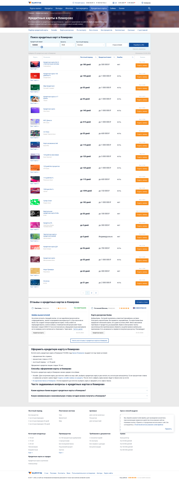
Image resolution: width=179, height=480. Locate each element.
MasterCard (63, 418)
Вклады (59, 8)
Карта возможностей (50, 143)
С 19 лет (31, 441)
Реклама (53, 473)
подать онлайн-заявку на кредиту (70, 378)
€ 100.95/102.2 (101, 3)
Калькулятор (124, 438)
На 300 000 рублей (126, 450)
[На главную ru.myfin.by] (35, 473)
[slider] (42, 47)
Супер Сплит (47, 201)
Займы (113, 8)
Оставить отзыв (142, 302)
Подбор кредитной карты (38, 30)
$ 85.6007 (121, 3)
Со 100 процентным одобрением (70, 438)
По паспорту (81, 30)
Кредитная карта (49, 109)
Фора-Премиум (48, 269)
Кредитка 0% (47, 223)
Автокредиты (82, 8)
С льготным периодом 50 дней (38, 421)
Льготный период (82, 42)
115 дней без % (48, 178)
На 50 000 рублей (126, 444)
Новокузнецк (32, 464)
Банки (121, 8)
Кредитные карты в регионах (38, 461)
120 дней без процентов (51, 166)
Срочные (131, 30)
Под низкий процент (66, 447)
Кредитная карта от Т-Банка (50, 97)
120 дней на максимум (51, 155)
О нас (46, 473)
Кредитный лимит (36, 42)
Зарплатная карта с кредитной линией (50, 235)
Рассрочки (93, 418)
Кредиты (49, 8)
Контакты (61, 473)
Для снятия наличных (97, 415)
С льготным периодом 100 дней (39, 424)
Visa (60, 415)
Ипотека (69, 8)
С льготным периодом (36, 418)
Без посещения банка (66, 444)
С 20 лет (31, 444)
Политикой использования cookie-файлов (149, 425)
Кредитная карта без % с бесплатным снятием (51, 63)
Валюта (63, 42)
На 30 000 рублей (126, 441)
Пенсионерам (33, 447)
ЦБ (116, 3)
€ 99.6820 (131, 3)
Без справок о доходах (97, 444)
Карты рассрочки (67, 30)
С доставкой (142, 30)
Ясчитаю (46, 281)
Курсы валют (36, 8)
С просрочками (64, 441)
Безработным (33, 450)
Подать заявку (142, 65)
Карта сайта (108, 473)
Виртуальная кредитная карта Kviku (51, 212)
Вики (68, 473)
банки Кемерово (78, 353)
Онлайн (54, 30)
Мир (60, 421)
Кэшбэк (119, 57)
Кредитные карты (99, 8)
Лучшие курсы (80, 3)
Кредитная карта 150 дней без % (50, 74)
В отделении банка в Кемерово (44, 381)
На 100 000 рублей (126, 447)
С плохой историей (96, 438)
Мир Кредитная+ (49, 86)
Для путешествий (95, 421)
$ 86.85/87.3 (90, 3)
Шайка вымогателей (41, 315)
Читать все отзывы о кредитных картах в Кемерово (89, 340)
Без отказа (93, 30)
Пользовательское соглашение (83, 473)
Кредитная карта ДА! (50, 247)
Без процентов (106, 30)
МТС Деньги (47, 120)
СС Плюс (46, 132)
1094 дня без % (48, 189)
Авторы (99, 473)
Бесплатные (120, 30)
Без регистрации (95, 447)
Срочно (61, 450)
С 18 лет (31, 438)
